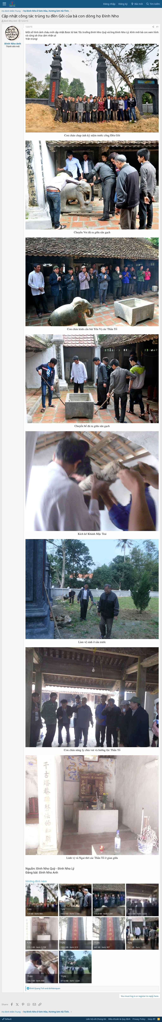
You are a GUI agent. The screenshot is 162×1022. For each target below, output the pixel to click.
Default (8, 1019)
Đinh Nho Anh (10, 20)
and (45, 988)
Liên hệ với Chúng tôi (96, 1019)
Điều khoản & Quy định (119, 1019)
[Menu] (4, 4)
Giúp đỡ (151, 1019)
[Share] (153, 27)
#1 (157, 26)
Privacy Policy (139, 1019)
